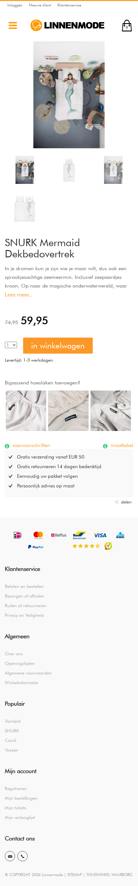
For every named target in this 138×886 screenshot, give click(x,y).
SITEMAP (74, 874)
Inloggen (14, 5)
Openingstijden (20, 663)
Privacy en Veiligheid (24, 615)
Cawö (10, 740)
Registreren (16, 788)
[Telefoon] (22, 856)
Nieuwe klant (40, 5)
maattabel (121, 445)
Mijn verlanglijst (20, 817)
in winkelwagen (58, 345)
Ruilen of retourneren (25, 605)
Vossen (11, 750)
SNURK (12, 730)
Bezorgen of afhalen (24, 595)
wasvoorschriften (30, 445)
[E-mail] (10, 856)
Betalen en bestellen (24, 586)
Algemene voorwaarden (28, 672)
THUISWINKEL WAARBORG (109, 874)
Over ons (14, 653)
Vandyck (13, 721)
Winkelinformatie (21, 682)
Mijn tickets (15, 807)
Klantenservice (69, 5)
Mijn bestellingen (21, 798)
